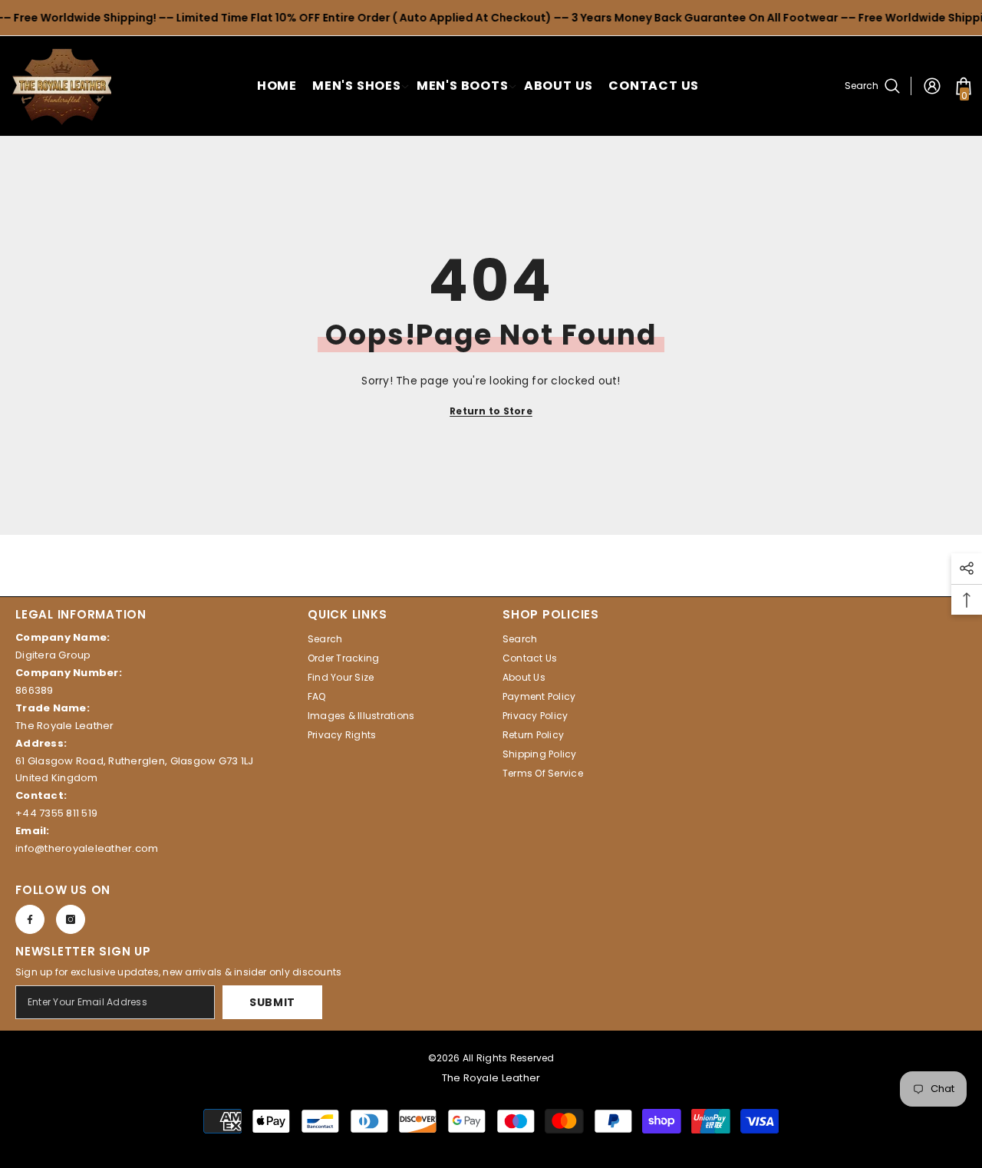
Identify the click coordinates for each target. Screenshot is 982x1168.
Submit (272, 1002)
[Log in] (932, 86)
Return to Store (491, 410)
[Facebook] (29, 919)
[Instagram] (70, 919)
